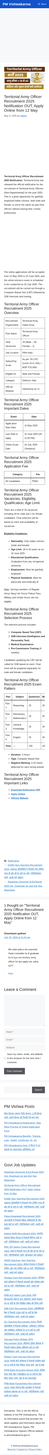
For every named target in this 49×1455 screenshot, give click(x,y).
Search (38, 1090)
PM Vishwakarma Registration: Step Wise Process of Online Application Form (22, 1127)
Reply (10, 973)
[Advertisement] (24, 35)
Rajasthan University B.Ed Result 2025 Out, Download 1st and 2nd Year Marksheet (23, 886)
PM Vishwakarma (17, 4)
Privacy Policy (35, 1449)
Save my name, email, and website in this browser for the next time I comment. (25, 1058)
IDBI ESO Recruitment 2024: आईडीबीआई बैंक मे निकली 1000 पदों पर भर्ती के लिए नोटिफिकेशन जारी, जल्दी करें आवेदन (24, 1312)
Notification (13, 861)
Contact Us (22, 1449)
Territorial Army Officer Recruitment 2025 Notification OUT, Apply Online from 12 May (22, 1189)
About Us (11, 1449)
